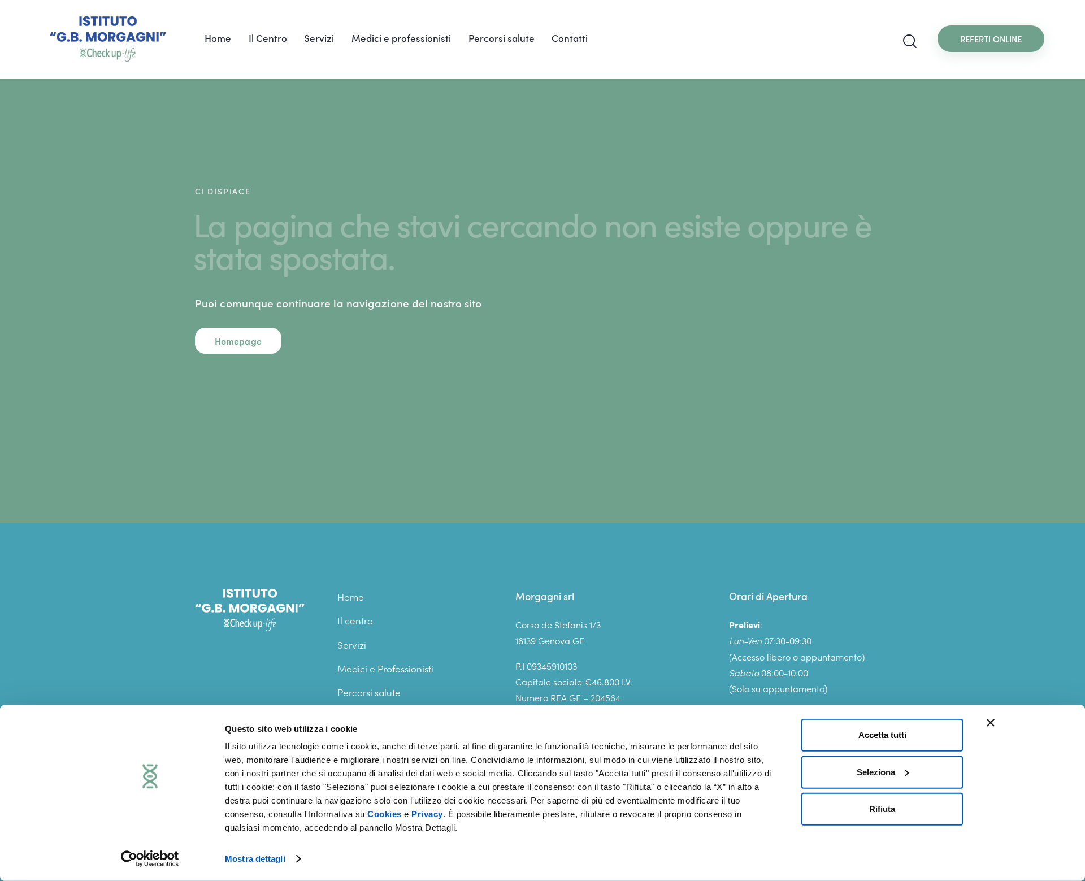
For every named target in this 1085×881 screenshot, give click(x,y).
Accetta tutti (882, 735)
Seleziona (876, 771)
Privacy (427, 814)
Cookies (384, 814)
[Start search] (910, 41)
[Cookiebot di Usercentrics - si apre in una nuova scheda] (150, 858)
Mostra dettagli (255, 858)
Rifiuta (882, 809)
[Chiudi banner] (991, 723)
